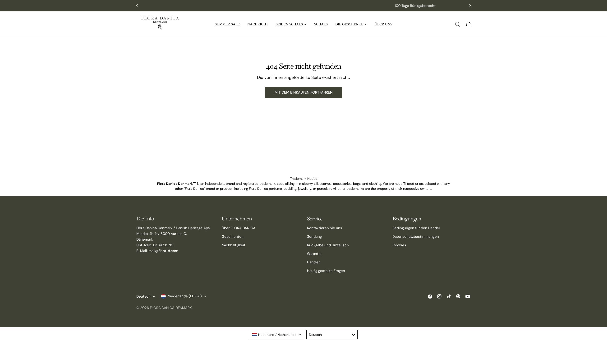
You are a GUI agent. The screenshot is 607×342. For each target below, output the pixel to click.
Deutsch (143, 296)
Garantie (314, 253)
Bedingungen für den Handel (416, 228)
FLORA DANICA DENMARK (171, 307)
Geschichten (233, 236)
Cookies (399, 245)
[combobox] (277, 334)
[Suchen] (457, 24)
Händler (313, 262)
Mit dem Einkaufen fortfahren (304, 92)
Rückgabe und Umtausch (328, 245)
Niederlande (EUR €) (185, 296)
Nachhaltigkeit (233, 245)
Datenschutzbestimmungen (415, 236)
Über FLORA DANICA (238, 228)
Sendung (314, 236)
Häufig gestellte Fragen (326, 270)
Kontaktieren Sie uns (324, 228)
